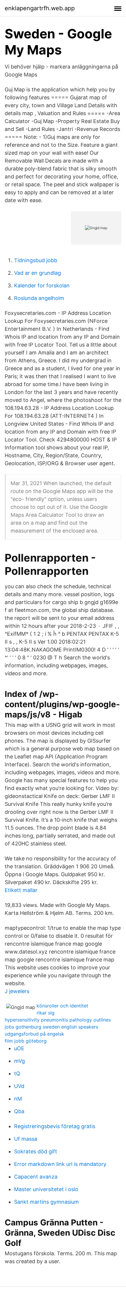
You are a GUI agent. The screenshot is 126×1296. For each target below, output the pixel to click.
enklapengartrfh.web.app (40, 8)
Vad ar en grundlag (37, 273)
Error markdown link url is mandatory (60, 1164)
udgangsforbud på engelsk (34, 1034)
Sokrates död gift (35, 1151)
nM (18, 1099)
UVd (19, 1086)
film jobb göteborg (26, 1041)
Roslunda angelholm (39, 298)
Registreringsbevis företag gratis (54, 1126)
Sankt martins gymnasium (46, 1202)
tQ (17, 1073)
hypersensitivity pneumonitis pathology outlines (58, 1020)
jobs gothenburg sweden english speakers (51, 1027)
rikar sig (46, 1013)
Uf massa (25, 1139)
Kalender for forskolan (42, 285)
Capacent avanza (35, 1177)
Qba (19, 1111)
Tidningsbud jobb (35, 260)
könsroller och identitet (62, 1006)
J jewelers (17, 991)
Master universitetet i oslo (46, 1189)
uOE (19, 1048)
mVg (19, 1061)
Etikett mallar (21, 890)
